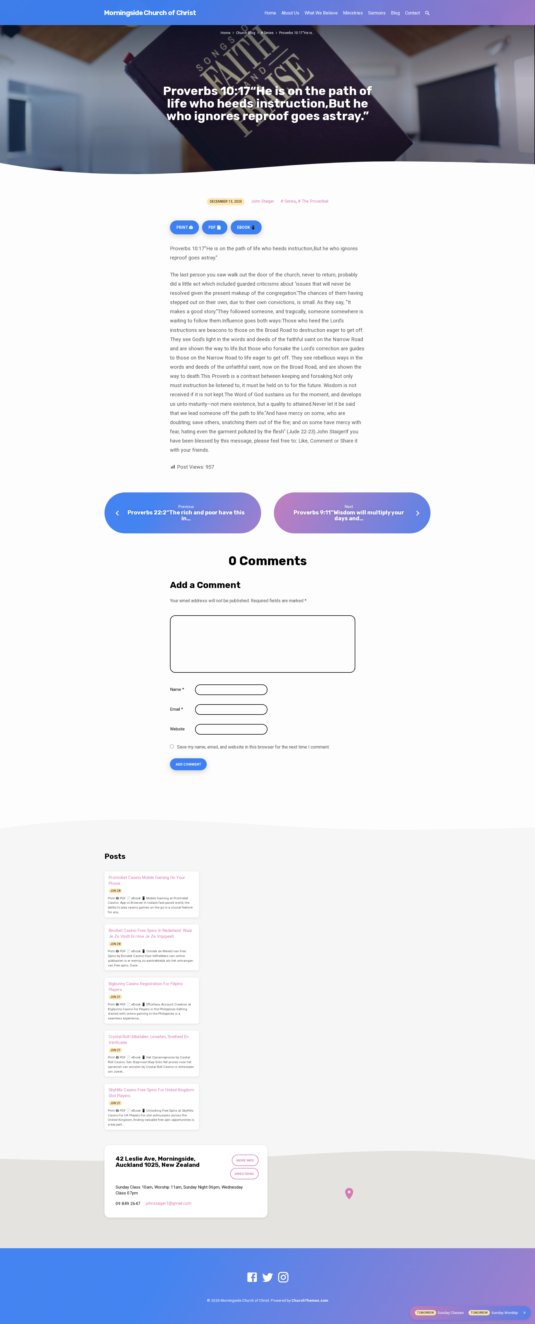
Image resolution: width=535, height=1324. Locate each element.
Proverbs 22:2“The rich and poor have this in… (186, 515)
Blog (395, 13)
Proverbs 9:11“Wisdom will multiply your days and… (349, 515)
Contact (412, 13)
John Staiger (262, 201)
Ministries (353, 13)
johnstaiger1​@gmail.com (168, 1203)
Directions (244, 1174)
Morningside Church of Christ (150, 13)
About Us (290, 13)
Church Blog (245, 33)
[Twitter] (267, 1277)
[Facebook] (252, 1277)
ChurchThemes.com (309, 1300)
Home (270, 13)
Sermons (377, 13)
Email (176, 709)
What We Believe (321, 13)
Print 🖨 (184, 227)
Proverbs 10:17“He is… (296, 33)
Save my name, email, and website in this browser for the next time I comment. (253, 747)
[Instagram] (283, 1277)
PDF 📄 (214, 227)
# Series (267, 33)
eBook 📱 (246, 227)
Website (177, 729)
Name (177, 689)
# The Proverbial (313, 201)
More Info (245, 1160)
